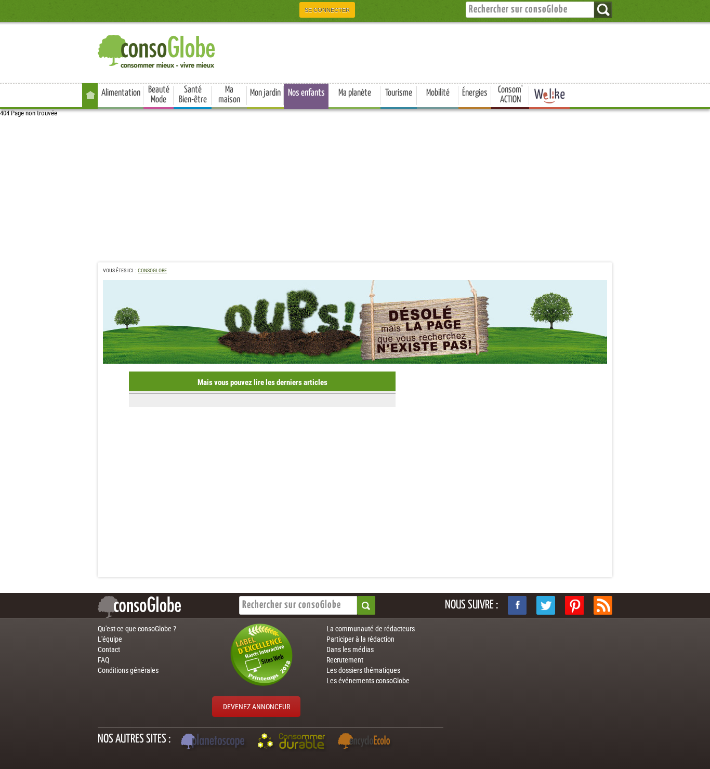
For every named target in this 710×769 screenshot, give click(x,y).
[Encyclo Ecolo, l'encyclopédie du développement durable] (366, 742)
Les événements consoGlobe (368, 681)
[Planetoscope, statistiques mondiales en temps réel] (214, 742)
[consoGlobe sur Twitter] (545, 605)
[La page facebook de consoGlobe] (517, 605)
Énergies (475, 93)
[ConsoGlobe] (157, 50)
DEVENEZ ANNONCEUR (256, 706)
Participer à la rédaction (360, 639)
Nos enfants (306, 93)
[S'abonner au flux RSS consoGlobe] (603, 605)
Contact (109, 649)
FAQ (103, 660)
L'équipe (110, 639)
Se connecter (327, 10)
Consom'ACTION (510, 94)
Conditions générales (128, 670)
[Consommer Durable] (293, 742)
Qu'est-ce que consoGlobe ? (137, 629)
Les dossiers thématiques (363, 670)
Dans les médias (350, 649)
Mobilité (438, 93)
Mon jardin (265, 93)
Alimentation (120, 93)
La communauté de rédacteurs (370, 629)
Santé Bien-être (193, 94)
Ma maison (229, 94)
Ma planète (354, 93)
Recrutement (344, 660)
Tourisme (398, 93)
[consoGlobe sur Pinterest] (574, 605)
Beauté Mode (158, 94)
